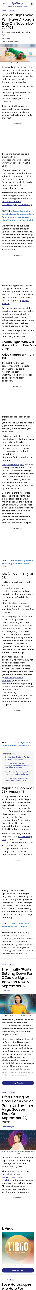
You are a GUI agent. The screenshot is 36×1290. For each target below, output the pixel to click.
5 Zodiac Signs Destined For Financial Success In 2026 (16, 779)
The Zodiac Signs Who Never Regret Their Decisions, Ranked (17, 563)
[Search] (27, 4)
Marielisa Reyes (8, 1127)
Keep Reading (18, 1083)
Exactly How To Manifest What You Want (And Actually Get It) (18, 773)
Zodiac (12, 11)
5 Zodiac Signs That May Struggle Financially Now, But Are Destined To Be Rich (19, 765)
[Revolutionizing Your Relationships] (18, 4)
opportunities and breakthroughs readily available (13, 1177)
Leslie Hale (6, 991)
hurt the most (9, 333)
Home (4, 11)
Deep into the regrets (13, 464)
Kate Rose (6, 39)
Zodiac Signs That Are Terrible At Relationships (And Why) (17, 758)
